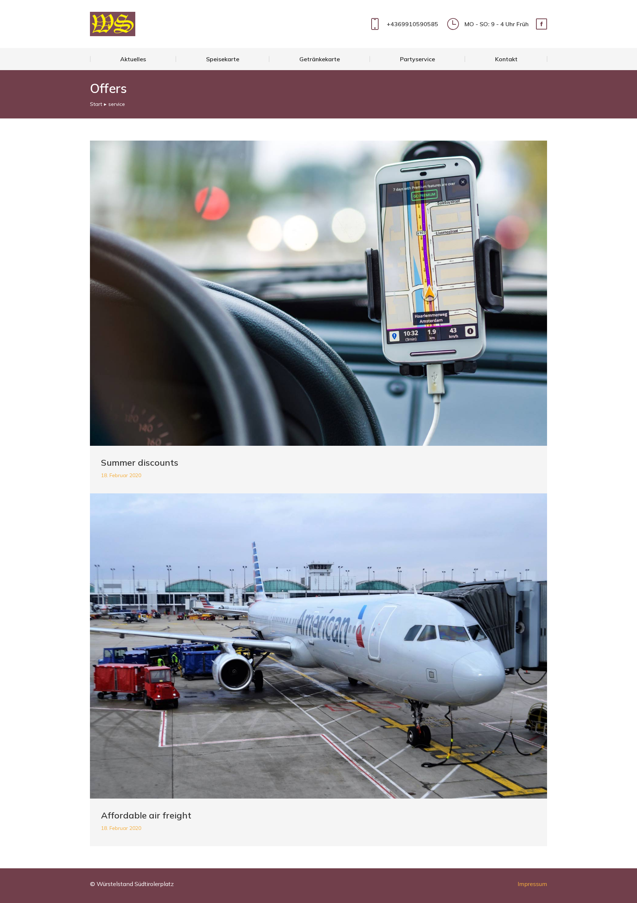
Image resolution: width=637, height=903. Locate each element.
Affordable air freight (146, 815)
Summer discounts (139, 462)
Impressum (532, 884)
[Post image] (318, 293)
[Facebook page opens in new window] (541, 24)
